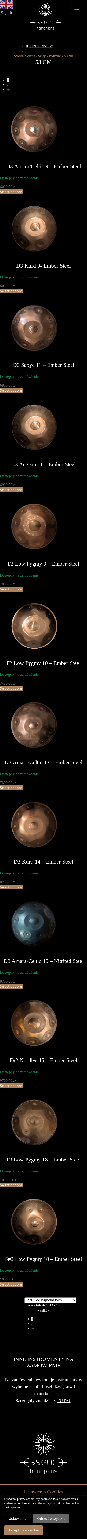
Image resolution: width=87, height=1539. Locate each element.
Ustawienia (17, 1518)
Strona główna (24, 56)
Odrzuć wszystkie (51, 1518)
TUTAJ (64, 1400)
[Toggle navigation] (77, 9)
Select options (11, 191)
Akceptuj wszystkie (23, 1530)
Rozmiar (55, 56)
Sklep (42, 56)
